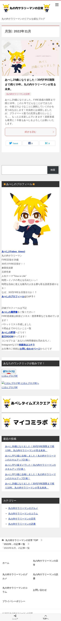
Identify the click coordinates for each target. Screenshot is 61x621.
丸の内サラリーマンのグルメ (23, 508)
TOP (21, 540)
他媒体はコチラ (27, 344)
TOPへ (46, 619)
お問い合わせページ (30, 348)
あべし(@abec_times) (13, 251)
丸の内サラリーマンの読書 (22, 524)
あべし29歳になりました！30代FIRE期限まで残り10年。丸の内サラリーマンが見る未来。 (30, 84)
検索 (53, 170)
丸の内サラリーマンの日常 (18, 94)
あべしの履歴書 (10, 312)
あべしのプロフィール (13, 296)
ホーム (5, 563)
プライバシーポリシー (13, 601)
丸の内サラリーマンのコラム (23, 513)
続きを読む (30, 131)
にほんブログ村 (10, 376)
